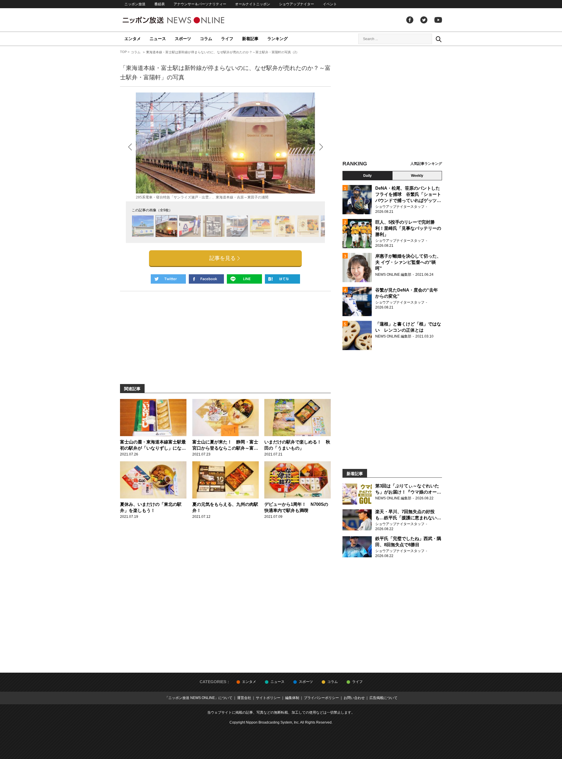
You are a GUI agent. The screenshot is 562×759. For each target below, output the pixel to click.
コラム (206, 38)
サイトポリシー (268, 698)
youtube (438, 19)
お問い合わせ (354, 698)
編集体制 (292, 698)
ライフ (227, 38)
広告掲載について (383, 698)
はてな (282, 279)
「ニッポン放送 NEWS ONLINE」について (198, 698)
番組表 (159, 4)
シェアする (206, 279)
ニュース (158, 38)
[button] (321, 146)
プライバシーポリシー (321, 698)
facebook (409, 19)
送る (244, 279)
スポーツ (183, 38)
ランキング (277, 38)
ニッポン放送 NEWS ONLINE (184, 20)
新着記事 (250, 38)
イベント (330, 4)
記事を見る (222, 258)
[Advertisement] (392, 104)
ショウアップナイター (296, 4)
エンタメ (132, 38)
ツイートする (168, 279)
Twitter (423, 19)
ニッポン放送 (134, 4)
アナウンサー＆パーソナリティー (200, 4)
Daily (367, 176)
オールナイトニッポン (252, 4)
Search (438, 38)
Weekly (417, 176)
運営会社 (244, 698)
